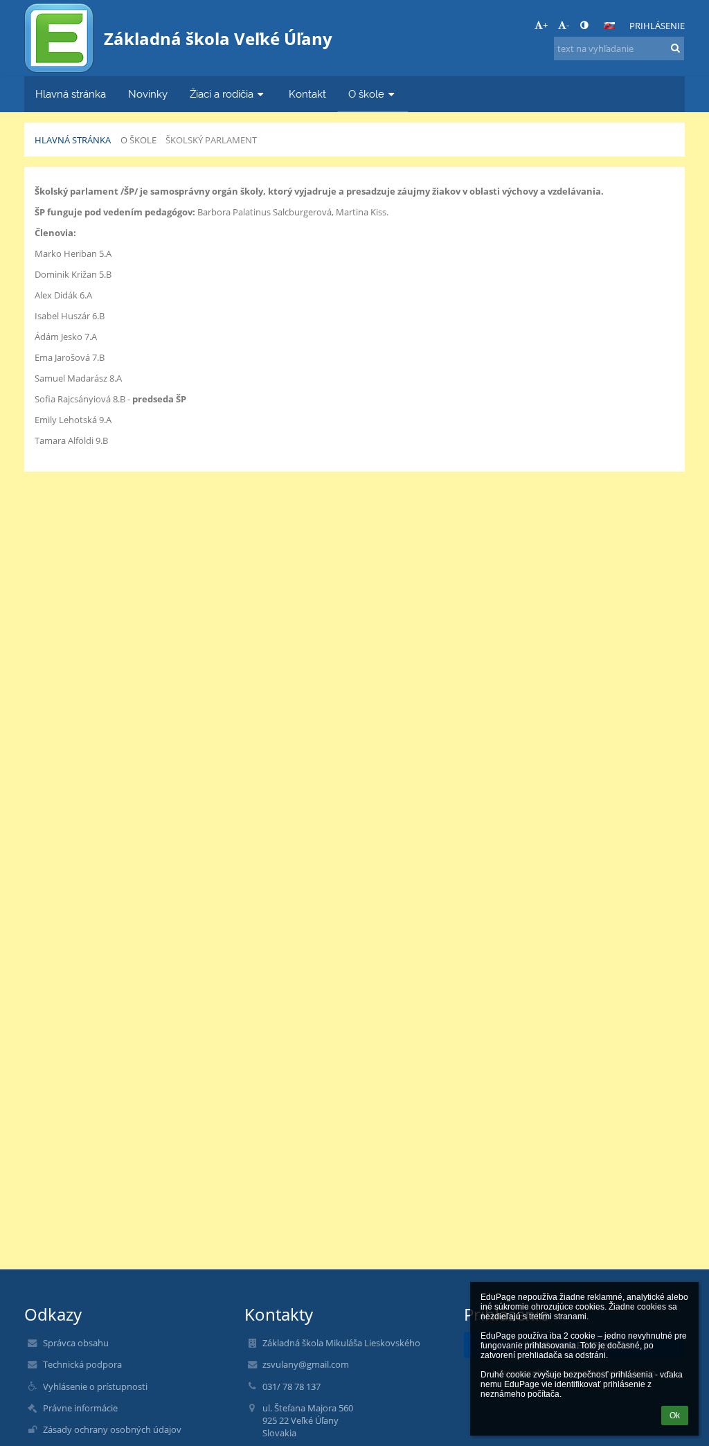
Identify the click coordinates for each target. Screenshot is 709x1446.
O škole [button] (366, 94)
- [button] (567, 25)
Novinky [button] (148, 94)
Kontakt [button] (307, 94)
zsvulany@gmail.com (305, 1364)
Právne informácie (80, 1408)
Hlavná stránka (73, 140)
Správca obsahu (76, 1343)
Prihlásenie (657, 25)
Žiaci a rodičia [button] (221, 94)
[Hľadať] (675, 47)
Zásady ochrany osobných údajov (112, 1429)
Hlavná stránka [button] (70, 94)
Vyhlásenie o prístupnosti (95, 1386)
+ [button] (545, 25)
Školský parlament (211, 140)
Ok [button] (675, 1415)
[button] (584, 25)
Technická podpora (82, 1364)
